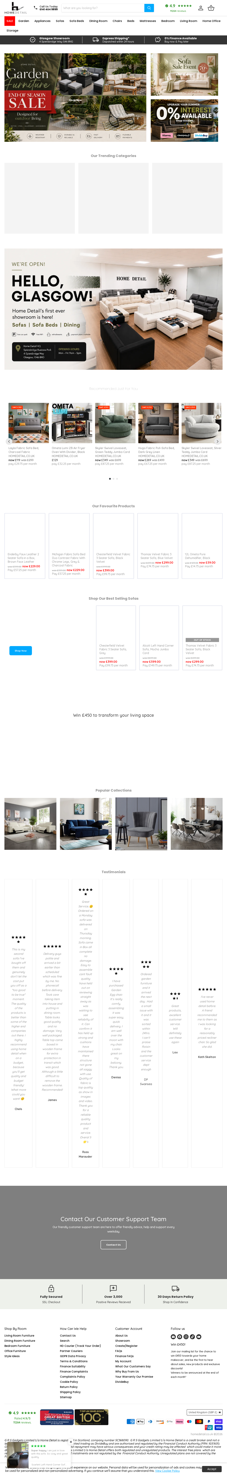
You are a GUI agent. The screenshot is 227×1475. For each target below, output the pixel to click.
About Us (121, 1335)
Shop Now (21, 650)
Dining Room (98, 21)
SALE (10, 21)
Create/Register (126, 1346)
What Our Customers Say (133, 1366)
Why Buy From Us (127, 1371)
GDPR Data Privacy (73, 1356)
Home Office (211, 21)
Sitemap (66, 1397)
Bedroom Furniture (17, 1346)
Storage (12, 30)
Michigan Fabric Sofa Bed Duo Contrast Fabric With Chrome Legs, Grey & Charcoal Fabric (68, 559)
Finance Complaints (74, 1371)
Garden (23, 21)
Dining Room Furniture (19, 1341)
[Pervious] (9, 441)
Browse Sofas (184, 74)
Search (65, 1341)
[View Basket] (211, 8)
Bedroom (168, 21)
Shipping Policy (70, 1392)
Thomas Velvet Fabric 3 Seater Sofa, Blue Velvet (157, 556)
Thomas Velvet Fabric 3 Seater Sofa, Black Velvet (201, 649)
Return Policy (69, 1387)
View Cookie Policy (167, 1471)
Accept (211, 1469)
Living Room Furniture (19, 1335)
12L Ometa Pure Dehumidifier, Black (197, 556)
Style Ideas (12, 1356)
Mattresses (148, 21)
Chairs (117, 21)
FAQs (118, 1351)
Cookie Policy (69, 1382)
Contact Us (68, 1335)
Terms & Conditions (74, 1361)
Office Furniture (15, 1351)
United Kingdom (203, 1412)
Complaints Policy (72, 1377)
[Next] (217, 441)
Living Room (188, 21)
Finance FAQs (124, 1356)
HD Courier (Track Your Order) (80, 1346)
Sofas (60, 21)
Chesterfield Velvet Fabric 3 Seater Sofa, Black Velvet (113, 557)
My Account (123, 1361)
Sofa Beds (77, 21)
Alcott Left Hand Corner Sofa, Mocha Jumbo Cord (158, 649)
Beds (130, 21)
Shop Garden (184, 120)
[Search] (149, 8)
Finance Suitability (72, 1366)
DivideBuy (122, 1382)
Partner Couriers (71, 1351)
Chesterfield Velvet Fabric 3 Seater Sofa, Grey (113, 649)
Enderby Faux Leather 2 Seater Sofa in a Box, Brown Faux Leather (23, 557)
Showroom (122, 1341)
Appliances (42, 21)
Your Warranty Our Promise (134, 1377)
